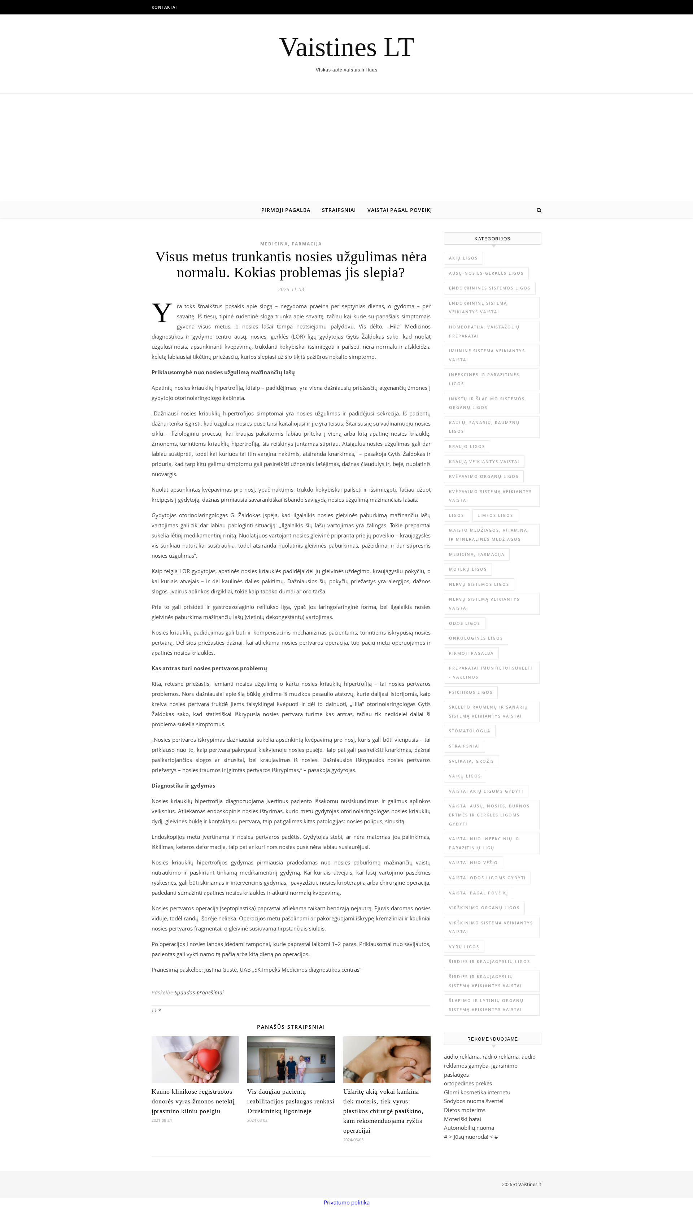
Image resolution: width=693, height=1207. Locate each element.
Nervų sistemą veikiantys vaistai (484, 603)
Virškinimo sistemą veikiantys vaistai (491, 927)
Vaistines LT (346, 46)
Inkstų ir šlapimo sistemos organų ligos (487, 403)
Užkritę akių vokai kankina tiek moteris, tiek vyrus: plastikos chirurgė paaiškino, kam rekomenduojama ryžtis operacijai (383, 1111)
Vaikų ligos (465, 776)
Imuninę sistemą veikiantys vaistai (487, 355)
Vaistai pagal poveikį (399, 209)
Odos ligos (464, 623)
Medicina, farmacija (291, 244)
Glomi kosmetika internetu (477, 1092)
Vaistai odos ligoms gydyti (487, 877)
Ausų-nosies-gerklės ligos (486, 273)
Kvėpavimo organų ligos (484, 476)
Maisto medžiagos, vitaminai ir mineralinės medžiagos (489, 534)
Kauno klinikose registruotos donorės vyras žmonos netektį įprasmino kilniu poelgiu (193, 1101)
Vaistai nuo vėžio (473, 862)
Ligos (456, 515)
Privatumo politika (347, 1202)
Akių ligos (463, 258)
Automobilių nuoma (469, 1127)
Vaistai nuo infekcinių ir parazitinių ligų (484, 843)
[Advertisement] (346, 148)
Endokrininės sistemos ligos (490, 288)
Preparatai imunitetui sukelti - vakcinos (490, 672)
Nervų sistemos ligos (479, 584)
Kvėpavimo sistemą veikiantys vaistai (490, 496)
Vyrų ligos (464, 946)
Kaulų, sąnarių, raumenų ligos (484, 427)
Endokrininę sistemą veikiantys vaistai (478, 307)
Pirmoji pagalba (285, 209)
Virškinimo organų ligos (484, 907)
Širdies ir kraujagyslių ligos (489, 961)
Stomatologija (470, 730)
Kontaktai (164, 7)
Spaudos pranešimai (199, 992)
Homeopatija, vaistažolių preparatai (484, 331)
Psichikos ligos (471, 692)
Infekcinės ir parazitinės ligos (484, 379)
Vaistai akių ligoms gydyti (486, 791)
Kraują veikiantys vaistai (484, 461)
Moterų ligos (468, 569)
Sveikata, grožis (471, 761)
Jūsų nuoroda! (471, 1136)
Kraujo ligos (467, 446)
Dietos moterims (464, 1110)
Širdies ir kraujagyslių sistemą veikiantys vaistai (485, 981)
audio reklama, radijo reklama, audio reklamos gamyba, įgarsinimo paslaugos (490, 1065)
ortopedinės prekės (468, 1083)
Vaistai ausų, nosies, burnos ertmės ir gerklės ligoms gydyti (489, 814)
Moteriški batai (462, 1119)
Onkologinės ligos (476, 638)
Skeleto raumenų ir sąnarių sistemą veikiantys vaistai (488, 711)
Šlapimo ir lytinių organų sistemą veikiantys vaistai (486, 1005)
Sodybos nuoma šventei (474, 1100)
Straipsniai (339, 209)
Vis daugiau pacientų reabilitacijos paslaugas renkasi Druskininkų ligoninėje (290, 1101)
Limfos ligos (495, 515)
